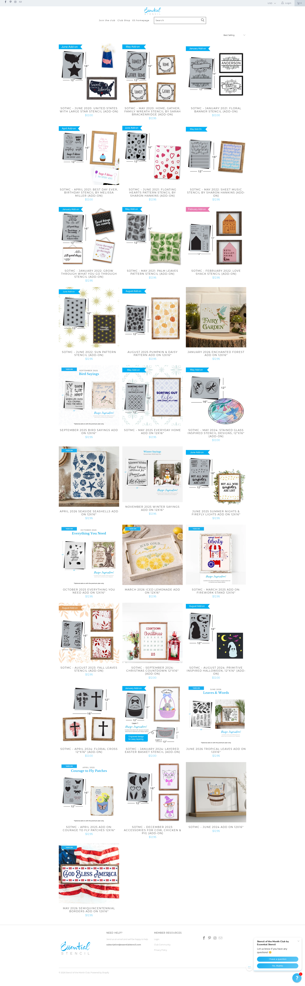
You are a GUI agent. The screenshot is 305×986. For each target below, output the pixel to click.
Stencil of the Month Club (78, 972)
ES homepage (140, 20)
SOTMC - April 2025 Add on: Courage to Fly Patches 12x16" (89, 792)
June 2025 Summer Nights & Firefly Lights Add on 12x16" (216, 476)
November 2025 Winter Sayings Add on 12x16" (152, 474)
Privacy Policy (160, 950)
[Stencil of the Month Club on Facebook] (5, 2)
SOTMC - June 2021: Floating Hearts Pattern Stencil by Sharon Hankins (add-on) (152, 155)
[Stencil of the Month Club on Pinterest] (10, 2)
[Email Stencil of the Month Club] (20, 2)
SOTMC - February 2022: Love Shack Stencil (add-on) (216, 236)
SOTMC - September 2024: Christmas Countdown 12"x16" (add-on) (152, 633)
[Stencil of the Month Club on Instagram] (15, 2)
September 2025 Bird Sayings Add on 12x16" (89, 395)
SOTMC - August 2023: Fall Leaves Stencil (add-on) (89, 633)
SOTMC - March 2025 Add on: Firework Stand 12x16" (216, 555)
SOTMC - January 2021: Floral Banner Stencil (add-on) (216, 73)
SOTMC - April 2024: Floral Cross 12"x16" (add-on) (89, 714)
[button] (297, 978)
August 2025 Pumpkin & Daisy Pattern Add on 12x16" (152, 317)
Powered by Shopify (100, 972)
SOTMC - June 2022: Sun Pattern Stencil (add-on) (89, 317)
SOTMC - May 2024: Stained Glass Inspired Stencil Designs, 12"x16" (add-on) (216, 395)
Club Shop (124, 20)
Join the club (107, 20)
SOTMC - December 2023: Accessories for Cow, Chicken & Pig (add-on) (152, 792)
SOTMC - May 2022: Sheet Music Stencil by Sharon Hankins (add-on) (216, 155)
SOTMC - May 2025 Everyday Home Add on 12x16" (152, 395)
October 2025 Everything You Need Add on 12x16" (89, 555)
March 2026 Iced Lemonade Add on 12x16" (152, 555)
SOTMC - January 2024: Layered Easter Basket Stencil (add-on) (152, 714)
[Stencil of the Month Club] (152, 11)
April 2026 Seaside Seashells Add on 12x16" (89, 476)
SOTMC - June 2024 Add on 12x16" (216, 792)
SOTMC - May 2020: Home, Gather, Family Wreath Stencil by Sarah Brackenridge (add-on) (152, 73)
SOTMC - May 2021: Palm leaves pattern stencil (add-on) (152, 236)
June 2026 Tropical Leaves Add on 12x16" (216, 714)
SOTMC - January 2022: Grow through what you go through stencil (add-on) (89, 236)
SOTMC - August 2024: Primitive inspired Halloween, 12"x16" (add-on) (216, 633)
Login (156, 939)
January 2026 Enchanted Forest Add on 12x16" (216, 317)
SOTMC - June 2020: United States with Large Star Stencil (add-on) (89, 73)
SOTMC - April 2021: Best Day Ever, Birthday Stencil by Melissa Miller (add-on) (89, 155)
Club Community (162, 944)
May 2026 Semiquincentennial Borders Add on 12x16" (89, 873)
